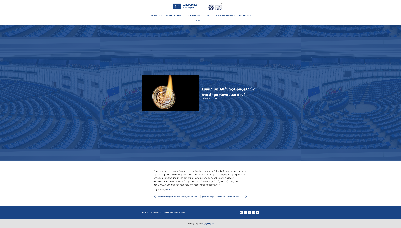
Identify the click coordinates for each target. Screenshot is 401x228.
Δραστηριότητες (194, 15)
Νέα (208, 15)
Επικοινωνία (200, 20)
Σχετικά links (244, 15)
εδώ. (169, 189)
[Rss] (257, 212)
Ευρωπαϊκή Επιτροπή (173, 15)
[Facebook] (241, 212)
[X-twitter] (249, 212)
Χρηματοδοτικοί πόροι (224, 15)
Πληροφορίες (155, 15)
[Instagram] (245, 212)
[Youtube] (253, 212)
